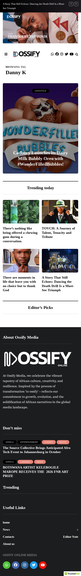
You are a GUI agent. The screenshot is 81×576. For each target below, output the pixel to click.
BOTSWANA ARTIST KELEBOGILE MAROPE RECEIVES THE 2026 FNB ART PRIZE (35, 472)
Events (49, 442)
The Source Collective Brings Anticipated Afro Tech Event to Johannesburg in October (36, 450)
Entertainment (29, 442)
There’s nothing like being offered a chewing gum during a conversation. (20, 234)
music (63, 442)
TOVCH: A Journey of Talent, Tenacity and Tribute (58, 232)
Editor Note (70, 536)
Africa (10, 442)
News (40, 462)
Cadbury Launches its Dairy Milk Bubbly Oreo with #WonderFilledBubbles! (40, 158)
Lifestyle (40, 91)
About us (9, 544)
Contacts (8, 536)
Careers (25, 462)
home (6, 522)
